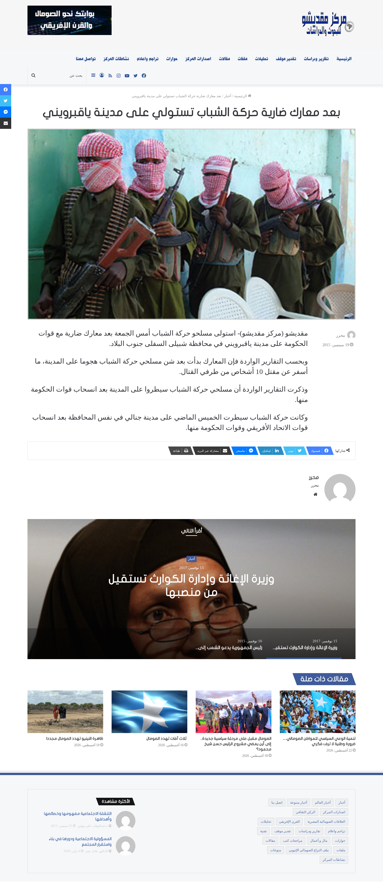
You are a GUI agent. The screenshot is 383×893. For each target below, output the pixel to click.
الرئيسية (344, 59)
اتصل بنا (276, 802)
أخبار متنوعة (298, 802)
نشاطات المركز (116, 59)
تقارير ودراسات (316, 59)
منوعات (275, 850)
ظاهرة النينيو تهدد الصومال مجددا (74, 738)
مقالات (224, 59)
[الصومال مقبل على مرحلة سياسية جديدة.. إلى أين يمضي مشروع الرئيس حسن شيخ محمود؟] (233, 711)
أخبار (227, 96)
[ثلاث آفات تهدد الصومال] (149, 711)
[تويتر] (5, 100)
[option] (191, 589)
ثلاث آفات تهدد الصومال (166, 738)
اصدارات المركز (198, 59)
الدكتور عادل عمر (97, 851)
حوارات (171, 59)
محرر (340, 335)
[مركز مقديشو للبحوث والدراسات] (328, 25)
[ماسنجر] (5, 112)
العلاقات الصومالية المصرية (326, 822)
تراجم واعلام (147, 59)
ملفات (242, 59)
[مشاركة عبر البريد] (5, 123)
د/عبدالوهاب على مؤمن (93, 825)
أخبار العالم (323, 802)
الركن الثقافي (305, 812)
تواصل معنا (86, 59)
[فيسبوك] (5, 89)
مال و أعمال (318, 841)
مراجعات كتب (292, 841)
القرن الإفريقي (289, 822)
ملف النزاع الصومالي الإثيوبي (309, 850)
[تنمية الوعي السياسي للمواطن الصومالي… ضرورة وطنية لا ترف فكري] (318, 711)
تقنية (263, 831)
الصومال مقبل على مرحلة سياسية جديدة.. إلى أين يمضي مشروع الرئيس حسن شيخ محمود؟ (235, 743)
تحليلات (261, 59)
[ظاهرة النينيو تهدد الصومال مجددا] (65, 711)
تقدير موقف (286, 59)
